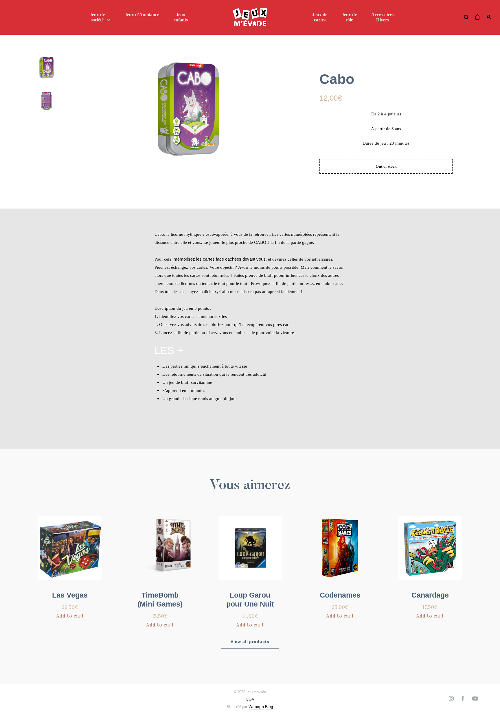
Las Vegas (70, 595)
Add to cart (70, 616)
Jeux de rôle (349, 17)
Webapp (256, 706)
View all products (250, 641)
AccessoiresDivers (382, 17)
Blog (269, 706)
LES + (169, 350)
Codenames (340, 595)
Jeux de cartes (319, 17)
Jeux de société (97, 17)
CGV (250, 699)
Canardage (430, 595)
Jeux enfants (181, 17)
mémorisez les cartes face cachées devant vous (220, 259)
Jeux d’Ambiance (142, 14)
